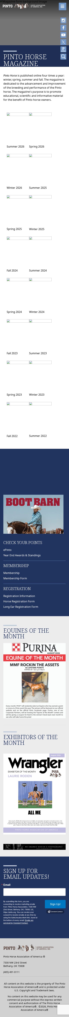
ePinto (7, 550)
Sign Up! (55, 904)
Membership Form (15, 578)
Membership (11, 573)
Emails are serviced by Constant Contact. (18, 921)
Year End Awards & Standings (22, 555)
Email (6, 884)
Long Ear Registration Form (20, 607)
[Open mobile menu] (62, 6)
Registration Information (19, 596)
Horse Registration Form (19, 601)
